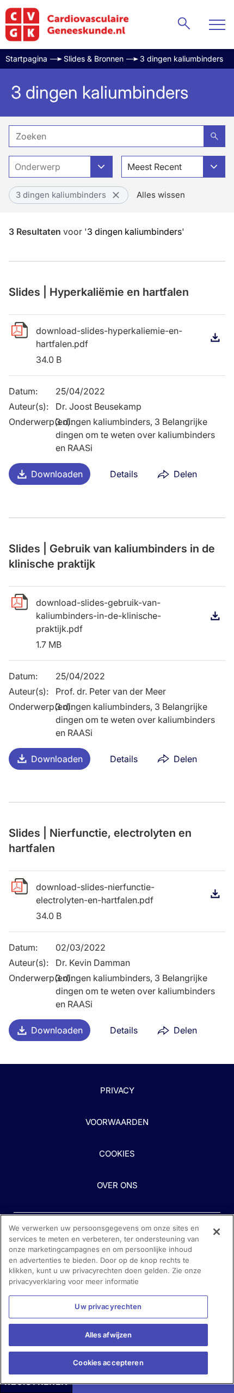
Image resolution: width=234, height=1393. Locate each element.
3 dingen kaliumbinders (181, 58)
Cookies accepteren (108, 1362)
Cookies (117, 1153)
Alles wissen (161, 195)
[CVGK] (67, 24)
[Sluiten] (217, 1232)
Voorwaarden (117, 1122)
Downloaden (57, 474)
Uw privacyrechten (108, 1306)
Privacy (117, 1090)
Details (124, 474)
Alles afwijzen (108, 1334)
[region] (117, 1299)
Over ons (117, 1185)
